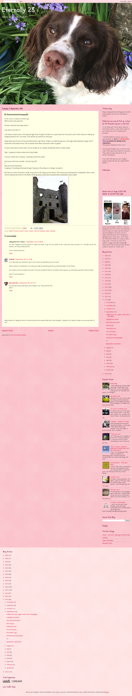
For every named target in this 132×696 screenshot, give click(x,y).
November (110, 305)
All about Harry (107, 543)
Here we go (110, 325)
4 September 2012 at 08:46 (34, 242)
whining (52, 231)
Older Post (94, 330)
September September (113, 344)
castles (31, 231)
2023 (106, 265)
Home (50, 330)
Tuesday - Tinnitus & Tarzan (119, 421)
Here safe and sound (112, 322)
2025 (106, 259)
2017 (106, 284)
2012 (106, 300)
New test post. (115, 490)
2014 (106, 293)
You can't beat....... (111, 331)
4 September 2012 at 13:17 (27, 283)
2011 (106, 374)
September (110, 312)
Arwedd (11, 259)
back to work (24, 231)
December (110, 302)
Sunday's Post (114, 477)
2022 (106, 268)
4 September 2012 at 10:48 (23, 259)
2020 (106, 274)
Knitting (104, 538)
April (108, 360)
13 (107, 341)
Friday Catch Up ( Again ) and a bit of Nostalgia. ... (118, 315)
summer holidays (39, 231)
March (108, 363)
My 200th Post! (115, 396)
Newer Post (7, 330)
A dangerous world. (112, 319)
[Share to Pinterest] (42, 228)
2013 (106, 296)
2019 (106, 278)
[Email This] (35, 228)
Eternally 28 (18, 9)
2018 (106, 281)
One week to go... (111, 334)
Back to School (14, 231)
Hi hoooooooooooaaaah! (114, 338)
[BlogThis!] (37, 228)
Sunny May (113, 383)
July (107, 351)
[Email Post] (31, 228)
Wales (48, 231)
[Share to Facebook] (40, 228)
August (108, 348)
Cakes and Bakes (107, 540)
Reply (11, 253)
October (109, 309)
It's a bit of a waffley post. (118, 409)
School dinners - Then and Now (118, 463)
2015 (106, 290)
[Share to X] (39, 228)
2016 (106, 287)
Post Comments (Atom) (18, 335)
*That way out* (115, 434)
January (109, 370)
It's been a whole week (117, 502)
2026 (106, 256)
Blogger (106, 692)
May (107, 357)
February (109, 366)
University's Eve (111, 328)
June (107, 354)
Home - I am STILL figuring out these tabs (116, 535)
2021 (106, 271)
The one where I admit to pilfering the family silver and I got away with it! (120, 448)
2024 (106, 262)
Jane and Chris (13, 283)
